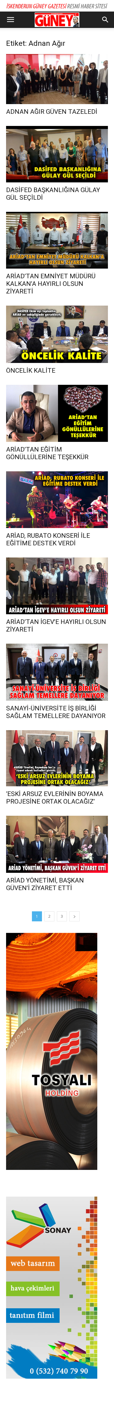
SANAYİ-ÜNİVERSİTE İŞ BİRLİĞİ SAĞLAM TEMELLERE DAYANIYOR (55, 712)
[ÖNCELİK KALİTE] (57, 334)
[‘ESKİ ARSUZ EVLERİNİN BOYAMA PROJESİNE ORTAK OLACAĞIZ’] (57, 758)
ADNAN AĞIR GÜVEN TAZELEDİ (51, 111)
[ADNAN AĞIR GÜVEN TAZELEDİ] (57, 79)
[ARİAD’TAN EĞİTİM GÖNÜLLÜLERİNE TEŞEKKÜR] (57, 413)
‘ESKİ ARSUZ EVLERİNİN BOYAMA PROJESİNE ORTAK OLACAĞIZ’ (54, 797)
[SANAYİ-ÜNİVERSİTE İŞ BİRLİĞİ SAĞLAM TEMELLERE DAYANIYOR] (57, 672)
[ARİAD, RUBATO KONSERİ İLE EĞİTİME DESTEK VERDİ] (57, 499)
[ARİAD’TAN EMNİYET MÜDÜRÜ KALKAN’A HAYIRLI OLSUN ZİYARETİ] (57, 240)
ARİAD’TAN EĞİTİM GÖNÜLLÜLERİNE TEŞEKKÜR (47, 453)
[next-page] (74, 916)
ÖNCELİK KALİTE (30, 370)
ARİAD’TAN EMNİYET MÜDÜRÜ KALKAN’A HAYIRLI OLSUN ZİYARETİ (50, 284)
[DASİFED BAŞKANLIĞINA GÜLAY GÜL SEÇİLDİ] (57, 154)
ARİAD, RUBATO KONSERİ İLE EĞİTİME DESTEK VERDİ (48, 539)
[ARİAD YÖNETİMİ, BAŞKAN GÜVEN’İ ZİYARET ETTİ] (57, 844)
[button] (10, 20)
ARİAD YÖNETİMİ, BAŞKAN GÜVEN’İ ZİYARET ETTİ (45, 884)
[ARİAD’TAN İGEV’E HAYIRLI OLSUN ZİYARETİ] (57, 585)
